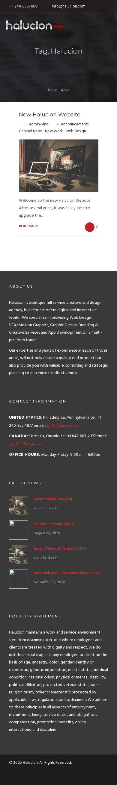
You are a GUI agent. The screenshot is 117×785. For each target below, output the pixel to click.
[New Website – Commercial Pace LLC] (18, 579)
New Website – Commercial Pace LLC (67, 573)
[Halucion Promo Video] (18, 529)
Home (52, 89)
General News (30, 131)
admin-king (39, 124)
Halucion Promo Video (54, 524)
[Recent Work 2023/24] (18, 505)
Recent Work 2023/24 (53, 499)
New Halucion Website (49, 114)
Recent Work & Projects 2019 (60, 549)
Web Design (75, 131)
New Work (54, 131)
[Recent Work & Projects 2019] (18, 554)
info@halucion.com (61, 425)
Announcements (74, 124)
